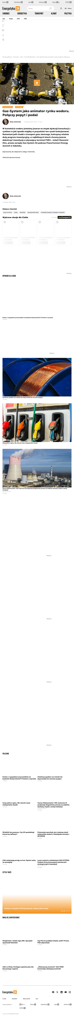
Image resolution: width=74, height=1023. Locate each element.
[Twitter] (57, 992)
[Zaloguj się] (61, 8)
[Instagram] (69, 992)
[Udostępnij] (3, 40)
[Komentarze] (3, 25)
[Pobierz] (3, 35)
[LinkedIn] (61, 992)
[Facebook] (53, 992)
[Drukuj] (3, 30)
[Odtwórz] (37, 83)
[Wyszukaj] (50, 8)
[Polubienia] (3, 21)
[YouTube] (65, 992)
